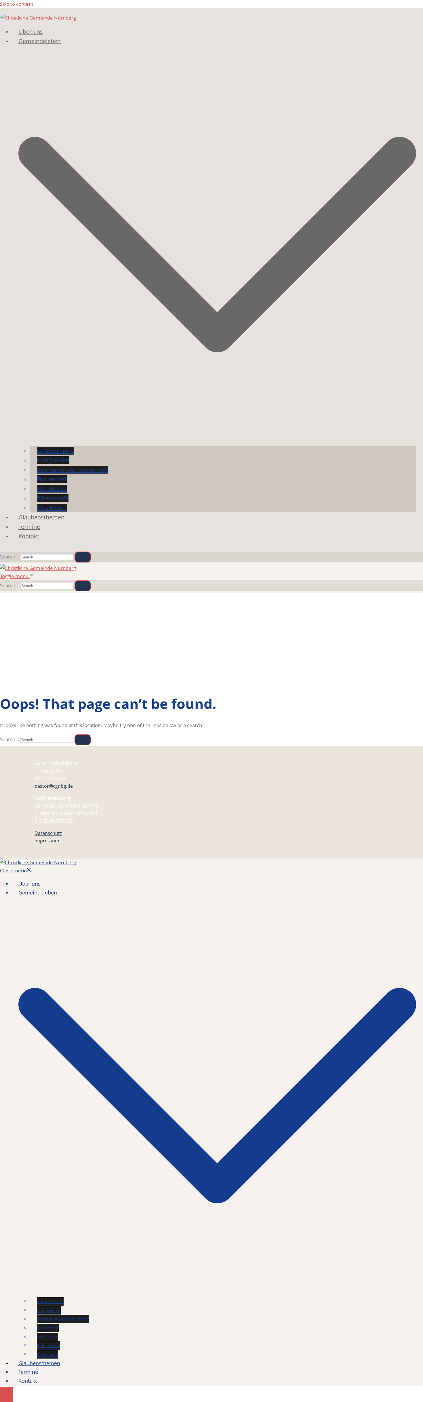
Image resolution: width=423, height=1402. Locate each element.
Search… (9, 556)
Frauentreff (52, 479)
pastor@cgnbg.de (54, 786)
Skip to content (16, 4)
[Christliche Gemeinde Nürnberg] (38, 17)
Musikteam (52, 508)
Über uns (30, 31)
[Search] (83, 557)
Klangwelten (53, 460)
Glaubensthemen (41, 517)
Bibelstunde (52, 498)
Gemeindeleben (39, 41)
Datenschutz (48, 833)
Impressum (47, 841)
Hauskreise (52, 489)
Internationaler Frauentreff (72, 470)
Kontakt (28, 536)
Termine (29, 527)
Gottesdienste (55, 451)
